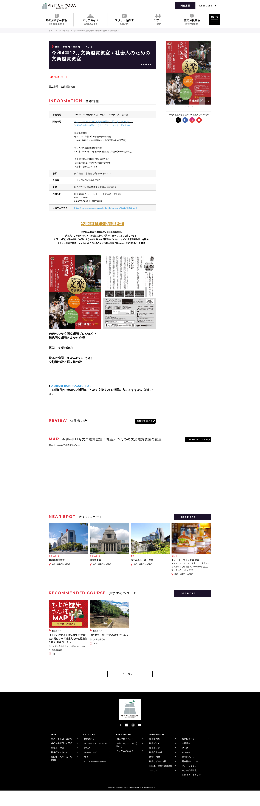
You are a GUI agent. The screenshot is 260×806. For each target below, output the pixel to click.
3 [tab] (192, 106)
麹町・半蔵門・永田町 (67, 47)
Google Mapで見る (197, 439)
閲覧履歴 (185, 5)
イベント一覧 (63, 31)
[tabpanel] (188, 73)
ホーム (51, 31)
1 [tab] (185, 106)
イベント (147, 64)
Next (208, 101)
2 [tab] (188, 106)
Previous (202, 101)
